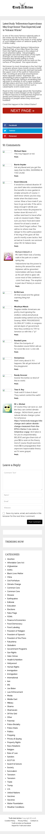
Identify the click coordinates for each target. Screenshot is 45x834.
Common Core (13, 588)
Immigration (12, 670)
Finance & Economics (16, 620)
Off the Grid (12, 714)
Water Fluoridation (15, 803)
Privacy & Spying (14, 739)
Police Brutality (13, 724)
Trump (10, 785)
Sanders (10, 757)
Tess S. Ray (19, 390)
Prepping (11, 735)
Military (10, 703)
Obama (10, 706)
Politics (10, 731)
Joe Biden (11, 688)
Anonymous (19, 358)
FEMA (9, 616)
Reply (16, 157)
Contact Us (34, 821)
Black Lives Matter (15, 573)
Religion (10, 749)
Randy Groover (20, 375)
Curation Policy (10, 821)
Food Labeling (13, 627)
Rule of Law (12, 753)
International (12, 678)
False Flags (12, 613)
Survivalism (12, 771)
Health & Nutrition (14, 660)
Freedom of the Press (16, 638)
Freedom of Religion (16, 631)
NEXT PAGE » (22, 111)
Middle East (12, 699)
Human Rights (13, 667)
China (9, 577)
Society (10, 767)
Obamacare (12, 710)
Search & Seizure (14, 764)
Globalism (11, 645)
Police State (12, 728)
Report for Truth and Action (21, 825)
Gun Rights (11, 652)
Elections (11, 609)
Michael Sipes (20, 151)
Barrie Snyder (20, 165)
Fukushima (11, 642)
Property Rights (14, 742)
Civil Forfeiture (13, 581)
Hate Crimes (12, 656)
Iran (8, 681)
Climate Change (14, 584)
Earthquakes (12, 599)
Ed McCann (19, 292)
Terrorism (11, 775)
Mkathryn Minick (21, 307)
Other (9, 717)
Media (9, 696)
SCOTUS (11, 760)
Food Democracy (14, 624)
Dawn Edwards (20, 182)
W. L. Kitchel (19, 404)
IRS (8, 685)
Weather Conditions (15, 807)
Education (11, 606)
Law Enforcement (15, 692)
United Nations (13, 793)
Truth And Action (15, 818)
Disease (10, 595)
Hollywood (12, 663)
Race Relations (13, 746)
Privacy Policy (23, 821)
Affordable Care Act (15, 563)
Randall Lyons (20, 341)
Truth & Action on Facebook (21, 823)
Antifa (9, 570)
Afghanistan (12, 566)
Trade (9, 782)
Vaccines (11, 796)
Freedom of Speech (16, 634)
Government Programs (17, 649)
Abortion (11, 559)
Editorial (10, 602)
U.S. (8, 789)
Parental (10, 721)
